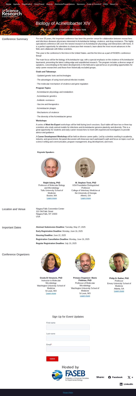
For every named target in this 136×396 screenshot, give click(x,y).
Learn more (52, 198)
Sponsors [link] (81, 4)
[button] (115, 377)
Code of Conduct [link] (94, 4)
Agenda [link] (16, 4)
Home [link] (8, 4)
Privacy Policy (68, 392)
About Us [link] (114, 4)
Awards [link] (49, 4)
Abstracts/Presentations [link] (65, 4)
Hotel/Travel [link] (39, 4)
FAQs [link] (105, 4)
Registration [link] (27, 4)
